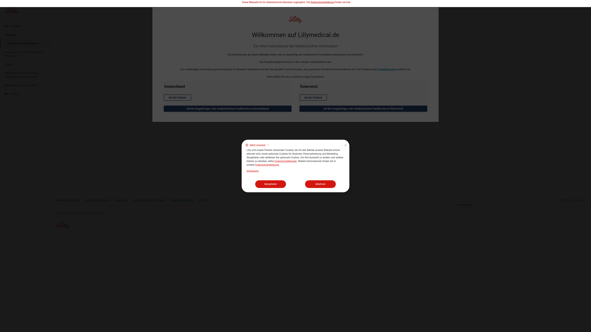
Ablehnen (320, 184)
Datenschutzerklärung (267, 164)
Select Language (257, 145)
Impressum (253, 171)
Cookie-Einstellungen (285, 161)
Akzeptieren (270, 184)
